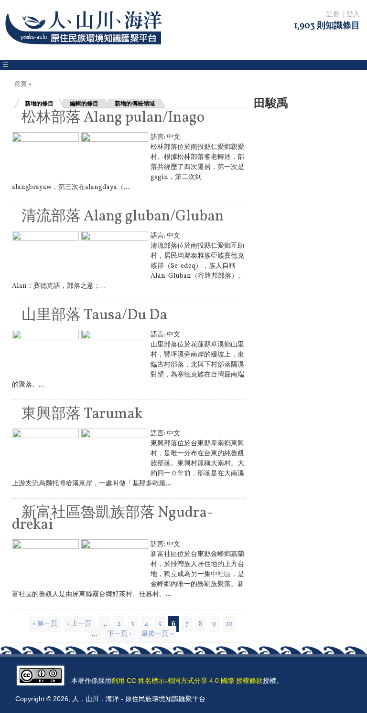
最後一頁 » (157, 634)
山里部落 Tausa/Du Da (94, 315)
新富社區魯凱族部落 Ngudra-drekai (112, 519)
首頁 (20, 84)
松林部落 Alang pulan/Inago (113, 117)
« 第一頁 (44, 624)
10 (229, 624)
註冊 (333, 14)
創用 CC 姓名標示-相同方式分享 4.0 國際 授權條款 (187, 680)
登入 (353, 14)
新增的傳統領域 (135, 103)
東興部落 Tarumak (82, 414)
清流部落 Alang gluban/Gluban (123, 216)
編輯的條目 (84, 103)
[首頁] (85, 50)
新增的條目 (39, 103)
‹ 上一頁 (79, 624)
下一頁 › (119, 634)
